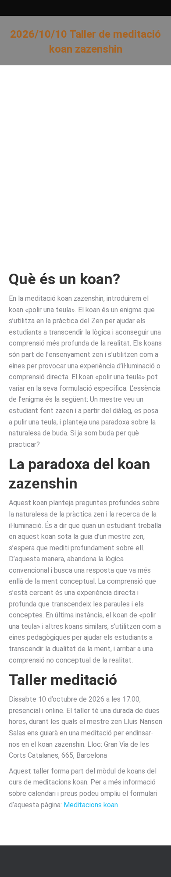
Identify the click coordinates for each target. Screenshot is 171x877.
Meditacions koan (91, 805)
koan (96, 279)
